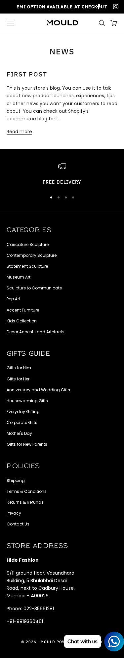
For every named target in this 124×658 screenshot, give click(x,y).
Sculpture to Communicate (34, 288)
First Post (27, 74)
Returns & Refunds (25, 502)
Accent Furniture (23, 310)
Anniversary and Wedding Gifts (38, 390)
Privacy (14, 513)
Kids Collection (22, 321)
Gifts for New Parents (27, 444)
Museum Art (18, 277)
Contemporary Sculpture (32, 255)
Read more (19, 131)
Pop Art (13, 299)
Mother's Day (19, 433)
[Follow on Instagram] (115, 6)
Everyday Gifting (23, 411)
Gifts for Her (18, 379)
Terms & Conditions (27, 491)
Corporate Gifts (22, 422)
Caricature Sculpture (28, 244)
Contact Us (18, 524)
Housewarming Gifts (27, 401)
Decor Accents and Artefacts (35, 332)
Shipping (16, 480)
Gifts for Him (19, 368)
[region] (62, 174)
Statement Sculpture (27, 266)
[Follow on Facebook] (98, 6)
